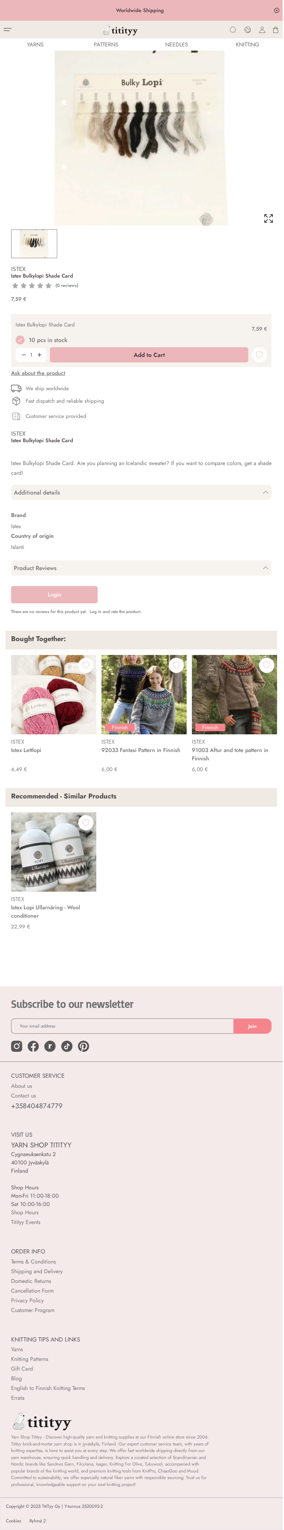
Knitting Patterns (29, 1359)
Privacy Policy (27, 1300)
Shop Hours (24, 1212)
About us (21, 1086)
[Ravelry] (49, 1046)
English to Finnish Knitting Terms (48, 1388)
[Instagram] (16, 1046)
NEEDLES (176, 45)
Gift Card (22, 1369)
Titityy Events (25, 1222)
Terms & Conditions (33, 1262)
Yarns (17, 1349)
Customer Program (32, 1310)
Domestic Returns (31, 1281)
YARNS (35, 45)
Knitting (247, 45)
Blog (16, 1378)
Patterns (106, 45)
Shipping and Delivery (37, 1271)
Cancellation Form (32, 1291)
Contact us (23, 1096)
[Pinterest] (83, 1046)
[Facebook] (33, 1046)
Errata (18, 1398)
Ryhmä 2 (37, 1521)
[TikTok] (66, 1046)
